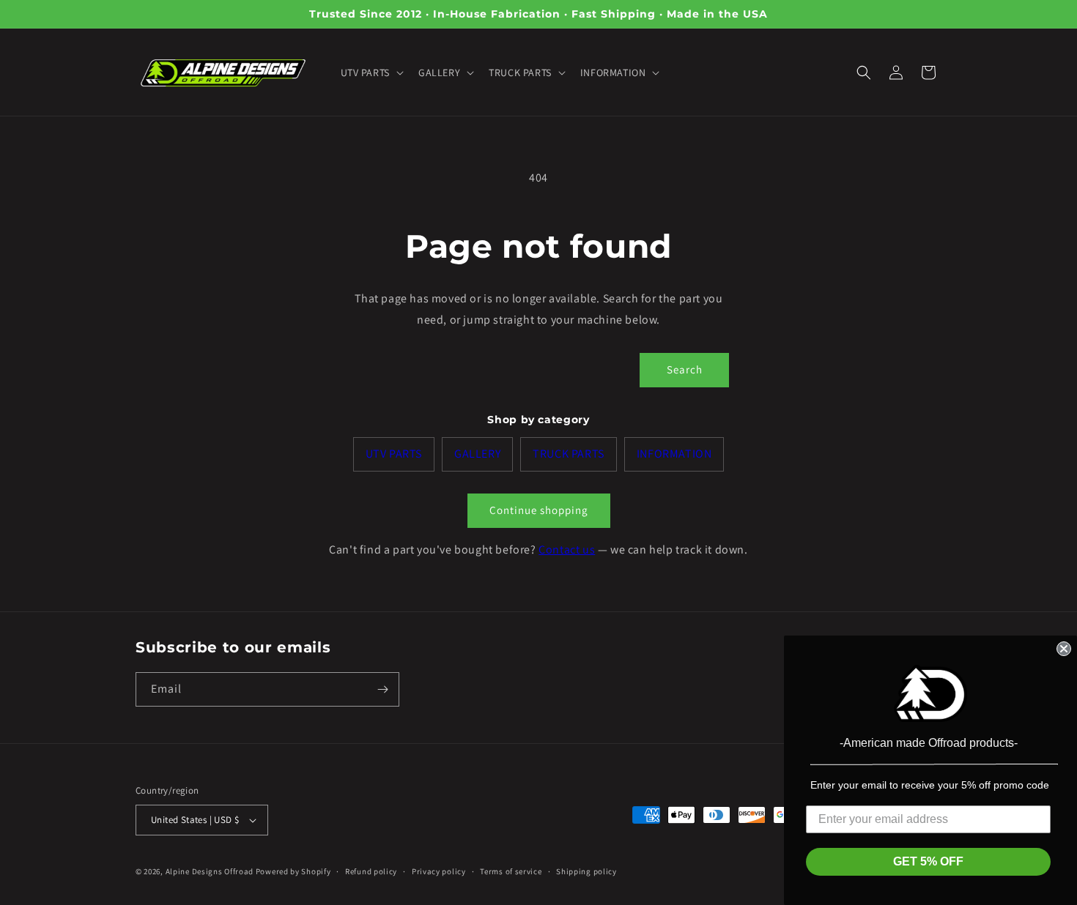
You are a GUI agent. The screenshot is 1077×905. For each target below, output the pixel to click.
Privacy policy (439, 871)
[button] (371, 72)
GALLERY (477, 453)
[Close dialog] (1063, 648)
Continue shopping (538, 510)
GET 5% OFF (928, 861)
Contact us (566, 549)
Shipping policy (586, 871)
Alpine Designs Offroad (209, 871)
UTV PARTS (394, 453)
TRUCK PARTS (568, 453)
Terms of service (510, 871)
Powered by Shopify (293, 871)
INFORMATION (674, 453)
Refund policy (371, 871)
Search (685, 369)
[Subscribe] (382, 689)
